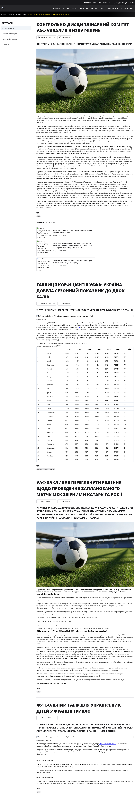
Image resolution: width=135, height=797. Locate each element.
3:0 (56, 327)
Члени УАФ (84, 8)
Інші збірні (6, 45)
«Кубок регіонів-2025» (107, 744)
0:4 (80, 329)
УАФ (38, 216)
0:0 (79, 327)
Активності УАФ (21, 14)
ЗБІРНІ (74, 8)
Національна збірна (9, 34)
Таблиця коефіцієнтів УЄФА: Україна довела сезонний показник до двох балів (80, 291)
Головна (56, 8)
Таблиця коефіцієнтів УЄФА (46, 469)
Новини (94, 8)
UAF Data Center (127, 8)
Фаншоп (95, 3)
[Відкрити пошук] (114, 3)
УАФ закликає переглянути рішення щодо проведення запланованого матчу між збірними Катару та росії (79, 488)
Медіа (103, 8)
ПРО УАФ (66, 8)
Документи (113, 8)
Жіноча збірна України (10, 39)
